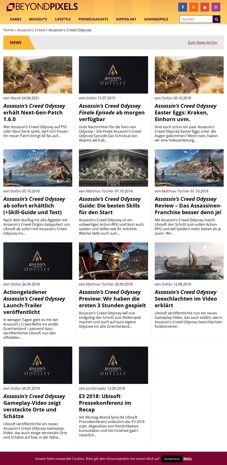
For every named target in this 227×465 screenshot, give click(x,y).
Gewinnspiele (156, 19)
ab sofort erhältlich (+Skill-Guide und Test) (34, 205)
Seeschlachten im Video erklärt (186, 298)
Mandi (16, 98)
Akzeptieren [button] (172, 459)
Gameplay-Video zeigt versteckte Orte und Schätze (34, 406)
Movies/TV (38, 19)
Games (15, 19)
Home (8, 30)
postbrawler (96, 388)
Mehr (187, 458)
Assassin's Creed (31, 30)
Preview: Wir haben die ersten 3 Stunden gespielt (112, 298)
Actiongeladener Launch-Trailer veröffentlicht (34, 301)
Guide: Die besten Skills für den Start (110, 205)
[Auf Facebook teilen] (65, 86)
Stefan (92, 98)
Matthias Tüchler (100, 191)
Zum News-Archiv (202, 42)
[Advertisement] (189, 374)
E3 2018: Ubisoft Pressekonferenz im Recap (105, 402)
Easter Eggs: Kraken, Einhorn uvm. (185, 112)
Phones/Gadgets (93, 19)
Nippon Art (126, 19)
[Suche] (216, 19)
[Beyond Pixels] (44, 7)
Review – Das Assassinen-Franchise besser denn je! (188, 205)
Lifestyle (63, 19)
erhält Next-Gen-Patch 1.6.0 (34, 112)
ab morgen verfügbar (112, 112)
